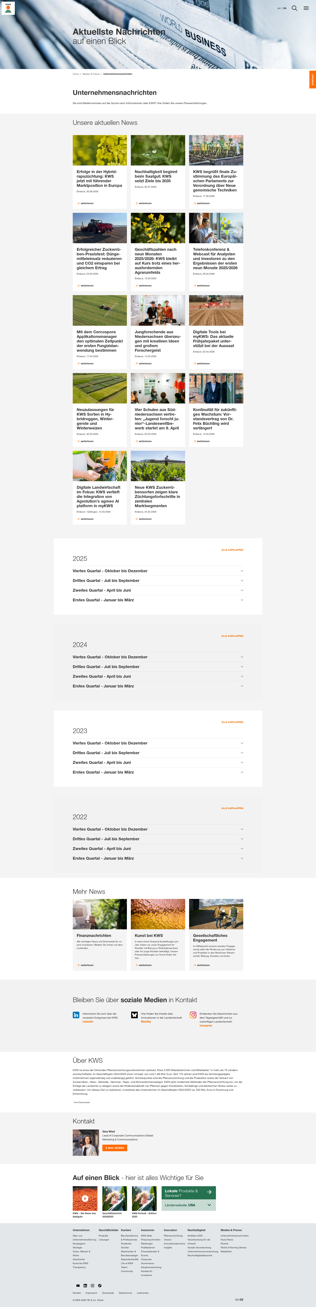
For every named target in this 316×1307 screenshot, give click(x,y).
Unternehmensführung (84, 1239)
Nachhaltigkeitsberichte (200, 1255)
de (284, 8)
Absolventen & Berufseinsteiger (129, 1253)
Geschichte (79, 1259)
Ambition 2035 (195, 1235)
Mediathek (226, 1251)
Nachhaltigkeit (197, 1230)
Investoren (147, 1230)
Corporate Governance (147, 1261)
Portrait (224, 1243)
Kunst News (227, 1239)
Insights (168, 1247)
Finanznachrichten (150, 1239)
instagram (206, 1025)
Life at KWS (127, 1263)
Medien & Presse (231, 1230)
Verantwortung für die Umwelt (199, 1241)
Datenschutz (125, 1292)
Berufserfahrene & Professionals (129, 1237)
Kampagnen (79, 1243)
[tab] (158, 571)
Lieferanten (143, 1292)
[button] (85, 1202)
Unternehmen (81, 1230)
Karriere (126, 1230)
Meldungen (147, 1243)
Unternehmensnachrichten (235, 1235)
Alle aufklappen (232, 549)
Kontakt (77, 1292)
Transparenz (79, 1267)
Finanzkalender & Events (150, 1253)
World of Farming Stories (233, 1247)
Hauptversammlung (151, 1267)
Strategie (77, 1247)
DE (241, 1299)
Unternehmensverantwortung (203, 1251)
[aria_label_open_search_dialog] (294, 8)
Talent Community (127, 1269)
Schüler (125, 1247)
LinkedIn (88, 1021)
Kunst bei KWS (80, 1263)
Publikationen (148, 1247)
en (279, 8)
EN (237, 1299)
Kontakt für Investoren (146, 1273)
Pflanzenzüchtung (173, 1235)
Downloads (108, 1292)
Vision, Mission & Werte (81, 1253)
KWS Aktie (146, 1235)
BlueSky (146, 1021)
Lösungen (104, 1239)
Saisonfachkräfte (130, 1259)
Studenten (126, 1243)
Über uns (77, 1235)
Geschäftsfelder (108, 1230)
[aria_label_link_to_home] (8, 8)
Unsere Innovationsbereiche (174, 1241)
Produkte (103, 1235)
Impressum (91, 1292)
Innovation (170, 1230)
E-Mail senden (115, 1147)
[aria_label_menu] (306, 8)
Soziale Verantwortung (199, 1247)
